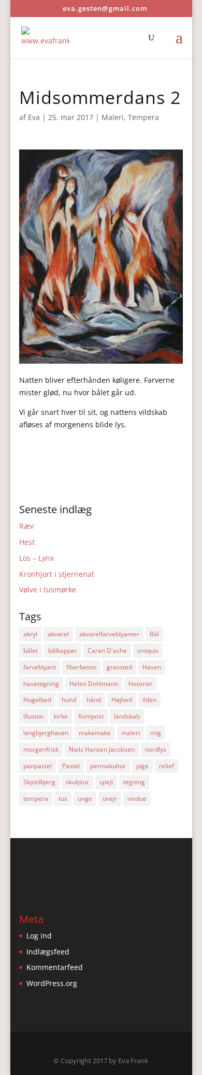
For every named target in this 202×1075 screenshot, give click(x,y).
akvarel (58, 634)
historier (140, 683)
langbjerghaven (45, 732)
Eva (34, 117)
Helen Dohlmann (93, 683)
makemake (95, 732)
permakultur (108, 766)
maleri (130, 732)
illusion (33, 716)
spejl (106, 782)
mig (155, 732)
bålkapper (62, 650)
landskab (127, 716)
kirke (61, 716)
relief (166, 766)
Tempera (143, 117)
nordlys (155, 749)
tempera (35, 798)
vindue (137, 798)
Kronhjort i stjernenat (56, 574)
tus (63, 798)
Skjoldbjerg (39, 782)
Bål (154, 634)
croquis (147, 650)
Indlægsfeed (47, 952)
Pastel (71, 766)
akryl (30, 634)
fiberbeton (81, 667)
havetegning (41, 683)
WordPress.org (51, 983)
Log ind (39, 935)
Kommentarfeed (54, 967)
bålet (30, 650)
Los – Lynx (36, 558)
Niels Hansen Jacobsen (102, 749)
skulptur (77, 782)
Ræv (26, 526)
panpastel (37, 766)
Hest (27, 542)
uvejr (110, 798)
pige (142, 766)
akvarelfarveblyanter (109, 634)
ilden (149, 699)
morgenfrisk (41, 749)
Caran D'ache (107, 650)
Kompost (91, 716)
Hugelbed (37, 699)
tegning (134, 782)
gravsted (119, 667)
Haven (151, 667)
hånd (93, 699)
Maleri (113, 117)
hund (69, 699)
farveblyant (39, 667)
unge (85, 798)
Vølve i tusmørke (47, 589)
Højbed (121, 699)
